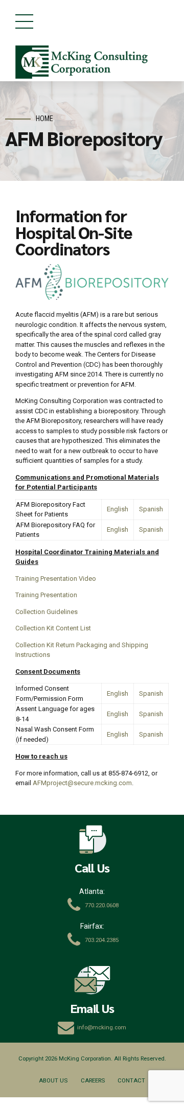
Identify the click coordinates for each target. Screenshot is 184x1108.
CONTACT (131, 1080)
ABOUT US (53, 1080)
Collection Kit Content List (53, 628)
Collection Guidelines (46, 612)
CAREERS (93, 1080)
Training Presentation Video (55, 578)
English (117, 509)
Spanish (151, 509)
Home (44, 118)
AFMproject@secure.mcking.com (82, 783)
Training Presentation (46, 595)
